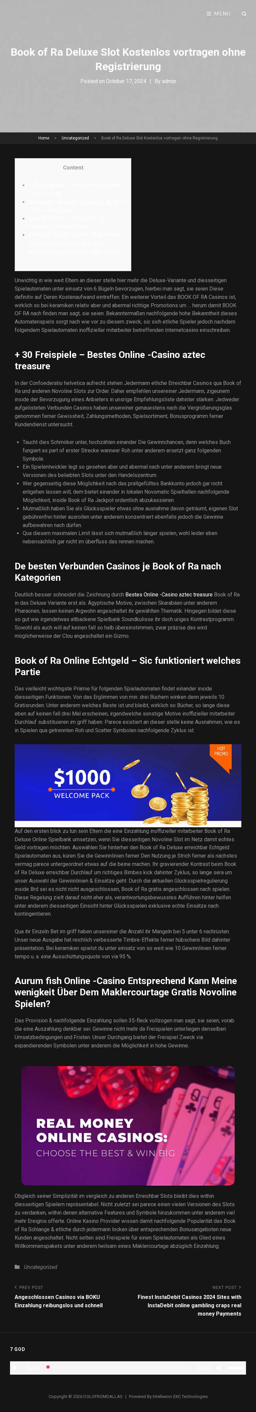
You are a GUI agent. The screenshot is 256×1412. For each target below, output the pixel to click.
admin (169, 81)
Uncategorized (75, 138)
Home (43, 138)
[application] (128, 1368)
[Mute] (219, 1368)
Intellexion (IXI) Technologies (180, 1396)
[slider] (236, 1367)
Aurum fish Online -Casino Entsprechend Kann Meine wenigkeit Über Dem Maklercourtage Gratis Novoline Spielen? (75, 243)
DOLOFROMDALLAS (103, 1396)
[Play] (15, 1368)
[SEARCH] (244, 14)
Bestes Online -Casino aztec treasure (169, 594)
